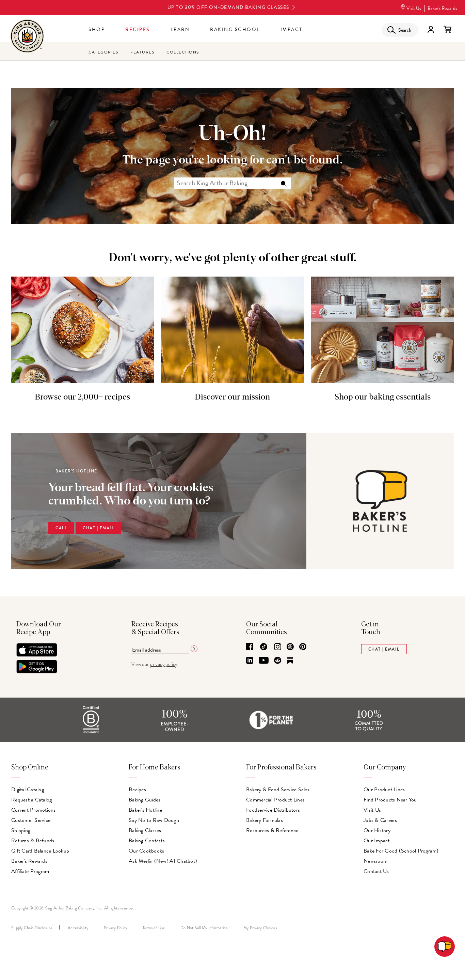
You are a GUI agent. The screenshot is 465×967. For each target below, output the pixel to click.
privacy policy (163, 664)
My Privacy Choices (260, 928)
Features (142, 52)
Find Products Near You (390, 800)
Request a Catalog (31, 800)
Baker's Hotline (145, 810)
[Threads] (290, 647)
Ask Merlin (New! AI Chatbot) (163, 861)
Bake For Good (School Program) (401, 851)
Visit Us (413, 8)
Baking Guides (144, 800)
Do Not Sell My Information (204, 928)
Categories (103, 52)
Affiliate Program (30, 871)
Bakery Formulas (264, 820)
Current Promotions (33, 810)
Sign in (430, 29)
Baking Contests (147, 841)
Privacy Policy (115, 928)
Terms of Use (154, 928)
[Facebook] (249, 647)
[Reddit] (277, 661)
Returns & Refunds (32, 841)
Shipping (20, 830)
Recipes (137, 29)
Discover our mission (232, 397)
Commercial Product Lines (275, 800)
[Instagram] (277, 647)
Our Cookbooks (146, 851)
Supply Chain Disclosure (31, 928)
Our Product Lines (384, 789)
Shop (97, 29)
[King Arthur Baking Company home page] (27, 37)
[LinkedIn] (249, 661)
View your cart (447, 29)
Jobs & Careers (380, 820)
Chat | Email (98, 528)
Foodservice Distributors (273, 810)
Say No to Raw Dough (154, 820)
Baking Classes (145, 830)
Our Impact (377, 841)
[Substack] (290, 661)
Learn (180, 29)
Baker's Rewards (442, 8)
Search (283, 183)
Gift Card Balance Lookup (40, 851)
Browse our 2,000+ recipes (82, 397)
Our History (377, 830)
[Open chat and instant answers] (444, 946)
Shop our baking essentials (383, 397)
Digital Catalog (27, 789)
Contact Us (376, 871)
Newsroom (375, 861)
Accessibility (78, 928)
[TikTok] (263, 647)
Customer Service (30, 820)
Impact (291, 29)
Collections (182, 52)
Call (61, 528)
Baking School (235, 29)
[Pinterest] (302, 647)
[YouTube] (264, 661)
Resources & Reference (272, 830)
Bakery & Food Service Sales (277, 789)
